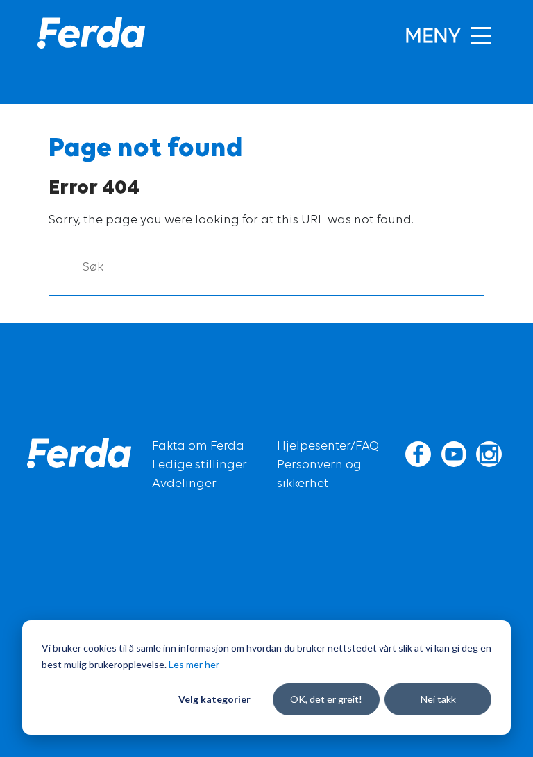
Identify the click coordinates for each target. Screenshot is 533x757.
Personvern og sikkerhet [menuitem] (319, 475)
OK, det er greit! (326, 699)
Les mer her (194, 664)
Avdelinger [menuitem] (184, 484)
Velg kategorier (214, 699)
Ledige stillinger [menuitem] (199, 465)
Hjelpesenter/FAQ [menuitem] (328, 447)
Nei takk (438, 699)
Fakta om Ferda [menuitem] (198, 447)
